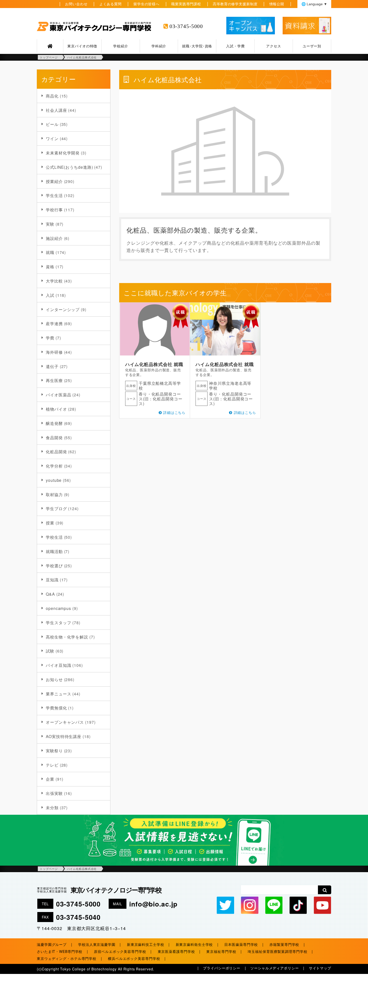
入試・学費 (235, 45)
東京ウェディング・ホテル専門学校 (66, 958)
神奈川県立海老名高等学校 (230, 385)
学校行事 (54, 209)
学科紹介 (158, 45)
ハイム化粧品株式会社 (148, 364)
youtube (54, 480)
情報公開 (276, 3)
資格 (50, 266)
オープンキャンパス (65, 722)
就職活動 (54, 551)
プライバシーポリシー (221, 967)
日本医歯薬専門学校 (241, 944)
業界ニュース (58, 693)
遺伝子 (52, 366)
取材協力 (54, 494)
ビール (52, 124)
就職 (50, 252)
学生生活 (54, 195)
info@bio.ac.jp (153, 903)
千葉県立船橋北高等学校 (160, 385)
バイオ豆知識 (58, 665)
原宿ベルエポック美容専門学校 (120, 951)
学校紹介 (120, 45)
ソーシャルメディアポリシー (274, 967)
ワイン (52, 138)
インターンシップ (63, 309)
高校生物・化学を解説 (67, 637)
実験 (50, 224)
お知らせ (54, 679)
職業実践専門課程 (186, 3)
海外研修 (54, 352)
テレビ (52, 765)
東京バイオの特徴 (82, 45)
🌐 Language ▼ (314, 4)
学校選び (54, 565)
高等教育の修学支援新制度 (235, 3)
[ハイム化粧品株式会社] (154, 329)
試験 (50, 651)
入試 (50, 295)
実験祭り (54, 750)
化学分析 (54, 466)
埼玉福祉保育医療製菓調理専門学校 (277, 951)
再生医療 (54, 380)
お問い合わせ (76, 3)
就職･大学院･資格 (197, 45)
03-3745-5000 (186, 26)
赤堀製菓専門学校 (284, 944)
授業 (50, 522)
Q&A (50, 594)
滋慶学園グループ (52, 944)
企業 (50, 779)
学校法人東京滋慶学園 (96, 944)
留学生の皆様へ (146, 3)
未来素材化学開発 (63, 152)
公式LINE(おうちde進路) (69, 167)
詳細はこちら (174, 412)
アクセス (273, 45)
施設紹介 (54, 238)
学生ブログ (56, 508)
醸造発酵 (54, 423)
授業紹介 (54, 181)
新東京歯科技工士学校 (145, 944)
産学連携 (54, 323)
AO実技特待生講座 (63, 736)
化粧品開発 (56, 451)
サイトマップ (320, 967)
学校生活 (54, 537)
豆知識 (52, 579)
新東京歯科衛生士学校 (194, 944)
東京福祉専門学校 (221, 951)
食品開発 (54, 437)
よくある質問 (110, 3)
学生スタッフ (58, 622)
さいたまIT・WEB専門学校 (59, 951)
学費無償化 (56, 707)
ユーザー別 (312, 45)
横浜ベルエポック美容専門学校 (134, 958)
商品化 (52, 96)
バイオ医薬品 (58, 394)
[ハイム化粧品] (225, 329)
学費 (50, 337)
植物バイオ (56, 409)
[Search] (324, 889)
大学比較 (54, 281)
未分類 (52, 807)
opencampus (58, 608)
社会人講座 (56, 110)
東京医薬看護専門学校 (176, 951)
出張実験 (54, 793)
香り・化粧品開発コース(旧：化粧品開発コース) (160, 398)
